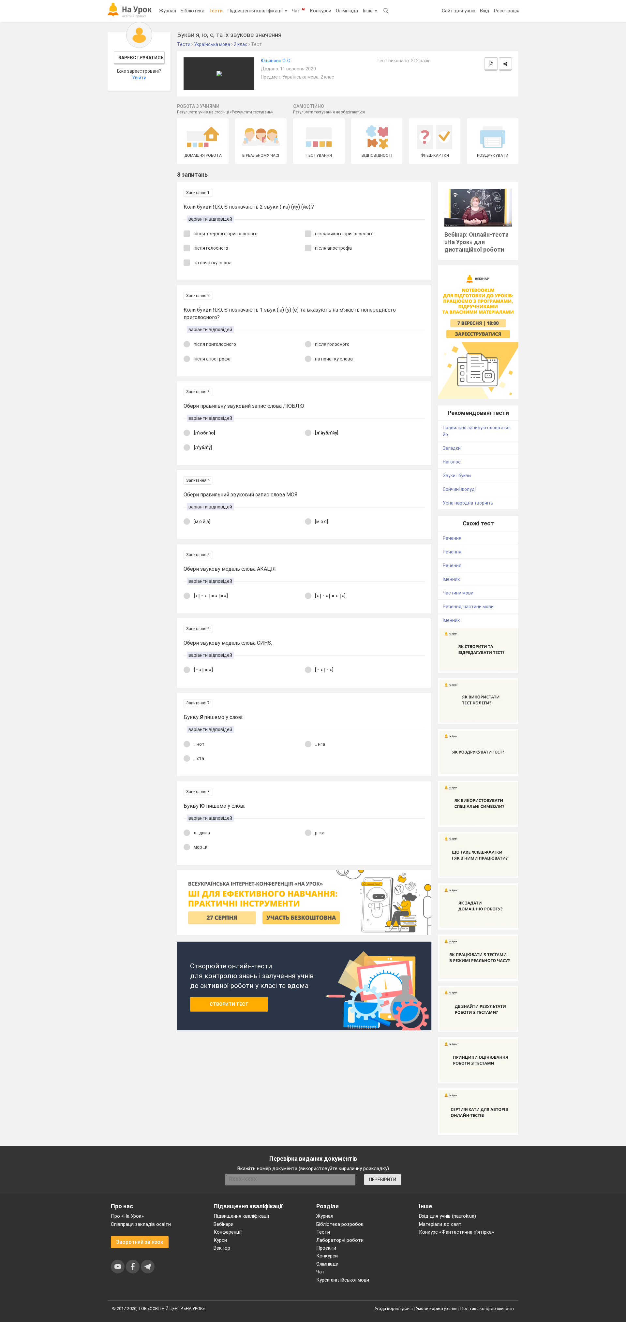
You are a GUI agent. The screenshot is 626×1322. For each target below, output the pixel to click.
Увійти (139, 77)
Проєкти (326, 1248)
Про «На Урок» (127, 1216)
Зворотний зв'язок (139, 1242)
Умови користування (436, 1308)
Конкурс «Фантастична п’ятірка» (456, 1232)
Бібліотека (192, 11)
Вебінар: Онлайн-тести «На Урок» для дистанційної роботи (476, 242)
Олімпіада (347, 11)
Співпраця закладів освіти (141, 1224)
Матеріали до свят (440, 1224)
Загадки (452, 448)
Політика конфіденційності (487, 1308)
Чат (298, 10)
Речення (452, 538)
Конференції (228, 1232)
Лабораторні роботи (340, 1240)
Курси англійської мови (342, 1280)
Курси (220, 1240)
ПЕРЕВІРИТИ (382, 1179)
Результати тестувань (251, 112)
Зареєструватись (141, 57)
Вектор (222, 1248)
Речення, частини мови (468, 606)
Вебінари (223, 1224)
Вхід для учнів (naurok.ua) (447, 1216)
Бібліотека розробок (340, 1224)
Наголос (452, 461)
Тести (216, 11)
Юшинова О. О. (276, 60)
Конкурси (320, 11)
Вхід (484, 11)
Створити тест (229, 1004)
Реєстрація (506, 11)
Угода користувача (394, 1308)
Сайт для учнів (458, 11)
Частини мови (458, 592)
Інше (368, 11)
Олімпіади (327, 1264)
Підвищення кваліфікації (255, 11)
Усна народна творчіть (468, 503)
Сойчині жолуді (459, 489)
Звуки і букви (457, 475)
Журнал (167, 11)
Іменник (451, 579)
